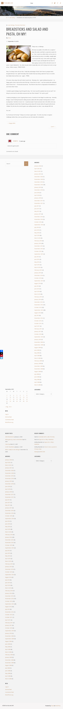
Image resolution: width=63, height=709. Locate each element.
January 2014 (37, 299)
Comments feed (9, 419)
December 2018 (38, 190)
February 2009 (38, 361)
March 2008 (37, 385)
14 (23, 397)
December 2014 (38, 275)
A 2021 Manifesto (9, 447)
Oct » (10, 406)
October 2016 (38, 222)
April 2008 (37, 382)
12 (17, 397)
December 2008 (38, 366)
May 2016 (36, 232)
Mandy (36, 451)
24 (10, 401)
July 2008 (36, 374)
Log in (7, 414)
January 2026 (37, 166)
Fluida (52, 705)
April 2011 (37, 326)
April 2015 (37, 264)
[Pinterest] (1, 356)
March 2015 (37, 267)
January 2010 (37, 339)
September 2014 (38, 280)
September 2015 (38, 254)
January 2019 (37, 187)
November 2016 (38, 219)
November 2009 (38, 342)
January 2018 (37, 198)
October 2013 (38, 307)
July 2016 (36, 227)
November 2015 (38, 248)
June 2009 (36, 350)
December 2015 (38, 246)
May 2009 (36, 353)
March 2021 (37, 171)
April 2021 (37, 168)
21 (23, 399)
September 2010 (38, 337)
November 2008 (38, 369)
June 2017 (36, 208)
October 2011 (38, 323)
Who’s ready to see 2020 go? (12, 449)
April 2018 (37, 195)
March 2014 (37, 294)
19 (17, 399)
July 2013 (36, 315)
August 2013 (37, 312)
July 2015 (36, 256)
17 (10, 399)
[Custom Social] (60, 3)
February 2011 (38, 329)
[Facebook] (52, 3)
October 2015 (38, 251)
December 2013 (38, 302)
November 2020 (38, 179)
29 (27, 401)
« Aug (6, 406)
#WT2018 (42, 451)
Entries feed (8, 417)
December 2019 (38, 182)
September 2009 (38, 345)
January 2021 (37, 174)
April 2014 (37, 291)
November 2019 (38, 184)
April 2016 (37, 235)
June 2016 (36, 230)
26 (17, 401)
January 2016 (37, 243)
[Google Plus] (57, 3)
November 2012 (38, 318)
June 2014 (36, 288)
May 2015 (36, 262)
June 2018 (36, 192)
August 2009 (37, 347)
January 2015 (37, 272)
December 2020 (38, 176)
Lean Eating (12, 17)
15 (27, 397)
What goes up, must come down (13, 439)
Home (32, 3)
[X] (1, 353)
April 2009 (37, 355)
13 (20, 397)
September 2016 (38, 224)
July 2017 (36, 206)
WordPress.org (9, 422)
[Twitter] (54, 3)
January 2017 (37, 214)
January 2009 (37, 363)
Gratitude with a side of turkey (46, 437)
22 (27, 399)
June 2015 (36, 259)
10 (10, 397)
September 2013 (38, 310)
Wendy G (15, 141)
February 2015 (38, 270)
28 (23, 401)
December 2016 (38, 216)
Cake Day (7, 444)
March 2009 (37, 358)
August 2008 (37, 371)
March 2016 (37, 238)
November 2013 (38, 304)
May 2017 (36, 211)
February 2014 (38, 297)
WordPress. (58, 705)
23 (7, 401)
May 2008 (36, 379)
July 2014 (36, 286)
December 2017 (38, 200)
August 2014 (37, 283)
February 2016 (38, 240)
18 (13, 399)
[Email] (1, 358)
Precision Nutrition (20, 25)
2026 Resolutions (9, 437)
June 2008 (36, 377)
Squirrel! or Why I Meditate (46, 439)
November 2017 (38, 203)
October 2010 (38, 334)
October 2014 (38, 278)
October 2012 (38, 321)
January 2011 (37, 331)
